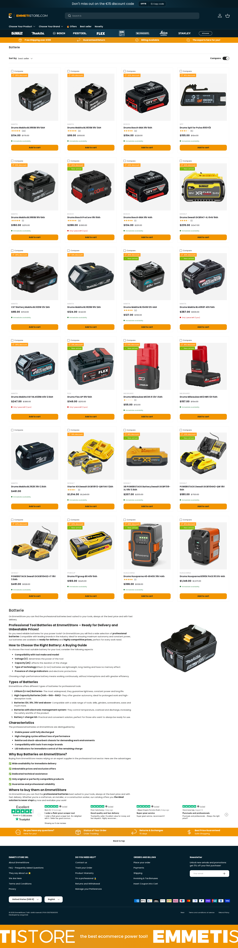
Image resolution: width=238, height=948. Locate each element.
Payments (139, 867)
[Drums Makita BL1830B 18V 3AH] (90, 97)
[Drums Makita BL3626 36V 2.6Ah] (34, 456)
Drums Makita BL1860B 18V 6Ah (28, 217)
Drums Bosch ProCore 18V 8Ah (83, 217)
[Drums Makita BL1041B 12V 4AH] (147, 276)
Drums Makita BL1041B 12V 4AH (140, 307)
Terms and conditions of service (201, 912)
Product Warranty (84, 873)
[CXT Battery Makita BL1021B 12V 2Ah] (34, 276)
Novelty (99, 26)
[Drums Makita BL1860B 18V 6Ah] (34, 186)
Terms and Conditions (20, 883)
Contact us (81, 862)
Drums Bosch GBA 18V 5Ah (138, 127)
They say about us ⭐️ (20, 873)
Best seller (85, 26)
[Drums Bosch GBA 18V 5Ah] (147, 97)
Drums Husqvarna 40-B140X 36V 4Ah (144, 576)
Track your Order (83, 867)
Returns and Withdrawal (87, 883)
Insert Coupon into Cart (146, 883)
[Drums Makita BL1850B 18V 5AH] (34, 97)
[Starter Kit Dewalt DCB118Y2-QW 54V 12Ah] (90, 456)
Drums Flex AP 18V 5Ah (79, 396)
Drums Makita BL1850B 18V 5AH (28, 127)
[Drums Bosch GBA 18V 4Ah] (147, 186)
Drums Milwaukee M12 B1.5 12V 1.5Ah (143, 396)
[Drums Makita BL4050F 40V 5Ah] (203, 276)
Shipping (138, 873)
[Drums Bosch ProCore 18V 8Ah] (90, 186)
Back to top (119, 841)
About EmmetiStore (19, 862)
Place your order (142, 862)
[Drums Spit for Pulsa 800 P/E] (203, 97)
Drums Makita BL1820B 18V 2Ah (84, 307)
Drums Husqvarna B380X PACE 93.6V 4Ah (202, 576)
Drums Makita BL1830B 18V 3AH (84, 127)
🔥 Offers (72, 26)
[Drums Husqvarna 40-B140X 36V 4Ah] (147, 545)
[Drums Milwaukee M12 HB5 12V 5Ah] (203, 366)
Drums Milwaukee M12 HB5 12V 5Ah (198, 396)
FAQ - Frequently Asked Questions (26, 867)
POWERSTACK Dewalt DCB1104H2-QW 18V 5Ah (202, 488)
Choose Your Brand (49, 26)
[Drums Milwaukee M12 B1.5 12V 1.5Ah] (147, 366)
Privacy (12, 888)
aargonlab (24, 915)
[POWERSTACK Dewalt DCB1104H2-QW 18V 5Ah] (203, 456)
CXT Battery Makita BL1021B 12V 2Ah (30, 307)
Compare (215, 58)
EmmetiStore (20, 912)
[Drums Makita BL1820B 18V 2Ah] (90, 276)
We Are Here (15, 878)
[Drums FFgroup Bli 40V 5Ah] (90, 545)
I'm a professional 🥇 (86, 878)
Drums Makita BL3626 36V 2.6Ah (28, 486)
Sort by (13, 58)
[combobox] (132, 16)
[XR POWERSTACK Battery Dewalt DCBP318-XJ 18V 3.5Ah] (147, 456)
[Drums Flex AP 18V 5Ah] (90, 366)
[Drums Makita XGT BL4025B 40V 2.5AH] (34, 366)
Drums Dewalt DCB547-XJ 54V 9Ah (199, 217)
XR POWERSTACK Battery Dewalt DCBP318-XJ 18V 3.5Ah (147, 488)
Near (182, 912)
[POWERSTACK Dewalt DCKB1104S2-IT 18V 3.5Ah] (34, 545)
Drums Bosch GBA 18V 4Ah (138, 217)
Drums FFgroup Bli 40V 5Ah (82, 576)
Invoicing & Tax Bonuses (146, 878)
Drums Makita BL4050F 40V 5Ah (197, 307)
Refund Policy (224, 912)
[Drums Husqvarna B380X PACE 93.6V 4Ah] (203, 545)
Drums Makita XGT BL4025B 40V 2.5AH (32, 396)
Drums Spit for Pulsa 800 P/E (195, 127)
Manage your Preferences (88, 888)
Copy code (158, 3)
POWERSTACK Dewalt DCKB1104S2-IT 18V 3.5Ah (33, 578)
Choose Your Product (20, 26)
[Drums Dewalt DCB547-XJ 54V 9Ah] (203, 186)
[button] (228, 16)
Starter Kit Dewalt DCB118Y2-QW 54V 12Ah (90, 486)
